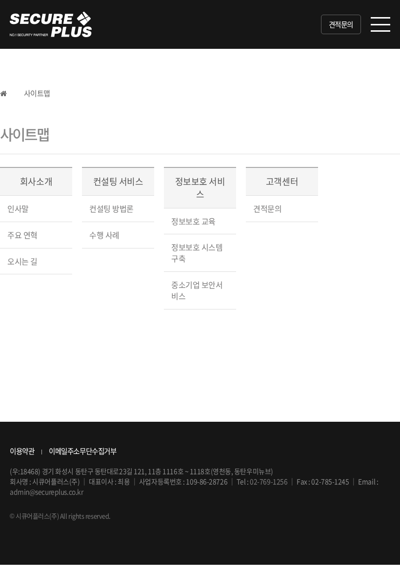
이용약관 (22, 451)
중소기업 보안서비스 (196, 290)
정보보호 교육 (193, 221)
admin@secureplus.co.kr (46, 491)
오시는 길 (22, 261)
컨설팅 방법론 (111, 208)
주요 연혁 (22, 235)
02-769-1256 (268, 481)
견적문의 (341, 24)
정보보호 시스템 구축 (196, 252)
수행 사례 (104, 235)
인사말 (18, 208)
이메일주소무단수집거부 (82, 451)
